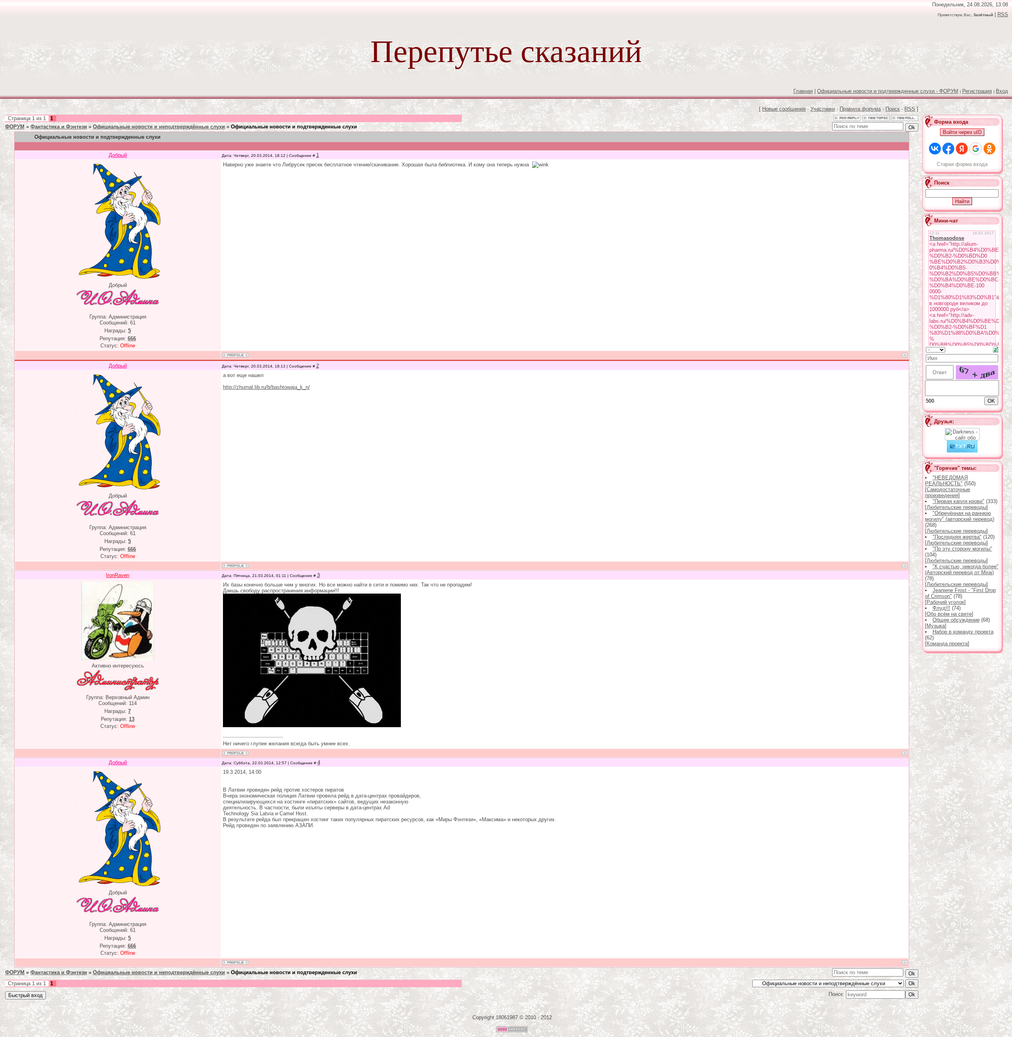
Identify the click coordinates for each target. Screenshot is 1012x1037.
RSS (1002, 14)
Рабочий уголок (945, 602)
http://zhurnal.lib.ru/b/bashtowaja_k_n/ (266, 387)
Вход (1002, 91)
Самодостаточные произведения (947, 492)
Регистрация (977, 91)
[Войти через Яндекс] (962, 149)
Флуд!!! (941, 608)
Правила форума (860, 109)
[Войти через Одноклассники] (989, 149)
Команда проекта (947, 644)
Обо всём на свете (949, 614)
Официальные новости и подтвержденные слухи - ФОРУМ (887, 91)
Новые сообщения (784, 109)
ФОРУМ (15, 127)
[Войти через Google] (975, 148)
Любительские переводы (956, 507)
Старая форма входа (962, 164)
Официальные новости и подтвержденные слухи (294, 127)
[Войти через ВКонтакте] (935, 149)
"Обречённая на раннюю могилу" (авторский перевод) (959, 516)
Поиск (893, 109)
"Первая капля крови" (958, 501)
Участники (822, 109)
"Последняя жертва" (957, 537)
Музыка (936, 626)
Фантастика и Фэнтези (58, 127)
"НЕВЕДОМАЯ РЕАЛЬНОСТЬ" (946, 480)
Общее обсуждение (956, 620)
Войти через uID (962, 132)
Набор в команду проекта (963, 632)
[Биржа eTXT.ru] (962, 451)
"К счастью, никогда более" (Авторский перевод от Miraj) (961, 569)
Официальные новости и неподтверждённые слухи (159, 127)
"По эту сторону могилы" (962, 549)
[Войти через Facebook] (948, 149)
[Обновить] (995, 349)
